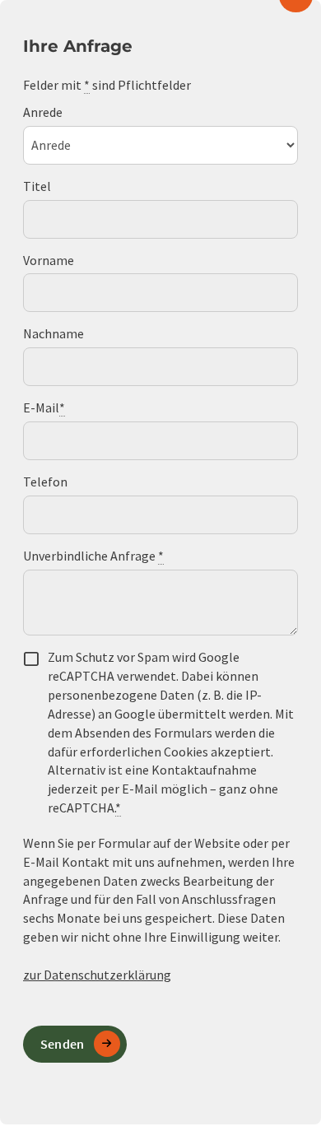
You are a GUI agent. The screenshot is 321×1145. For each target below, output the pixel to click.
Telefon (45, 481)
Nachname (53, 333)
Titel (37, 186)
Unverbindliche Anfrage (93, 555)
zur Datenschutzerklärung (97, 974)
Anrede (43, 112)
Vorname (48, 260)
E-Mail (44, 407)
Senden (62, 1044)
